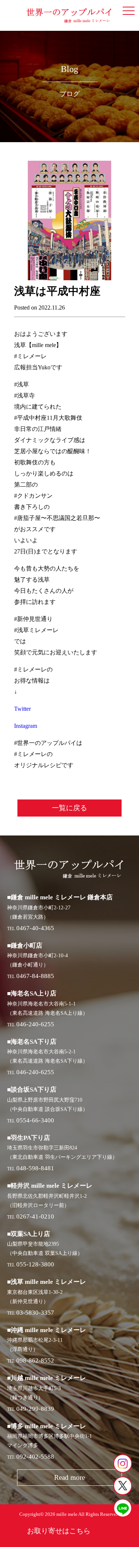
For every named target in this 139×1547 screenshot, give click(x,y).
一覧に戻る (69, 808)
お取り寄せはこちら (58, 1531)
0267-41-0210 (35, 1216)
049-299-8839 (35, 1408)
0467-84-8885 (35, 975)
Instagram (25, 726)
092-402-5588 (35, 1456)
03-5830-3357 (35, 1312)
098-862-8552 (35, 1360)
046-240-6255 (35, 1024)
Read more (69, 1477)
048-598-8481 (35, 1168)
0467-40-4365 (35, 928)
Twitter (22, 709)
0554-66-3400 (35, 1120)
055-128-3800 (35, 1264)
